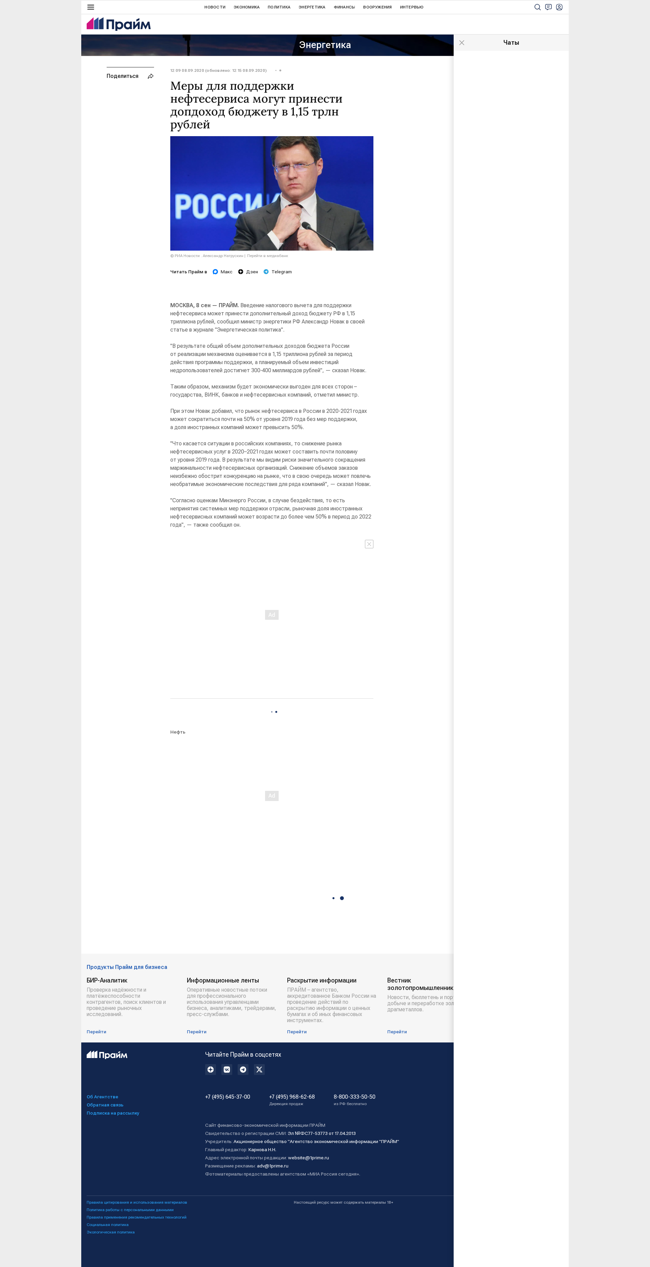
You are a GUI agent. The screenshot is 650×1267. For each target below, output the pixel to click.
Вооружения (377, 7)
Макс (227, 271)
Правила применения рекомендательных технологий (137, 1217)
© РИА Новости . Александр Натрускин (206, 255)
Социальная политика (108, 1224)
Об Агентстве (102, 1096)
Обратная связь (105, 1104)
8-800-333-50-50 (354, 1100)
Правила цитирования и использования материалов (137, 1202)
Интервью (412, 7)
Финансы (344, 7)
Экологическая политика (111, 1232)
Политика (279, 7)
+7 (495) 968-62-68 (292, 1100)
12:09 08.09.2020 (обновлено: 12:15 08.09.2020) (218, 70)
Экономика (247, 7)
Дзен (252, 271)
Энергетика (312, 7)
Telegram (282, 271)
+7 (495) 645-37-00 (227, 1097)
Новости (214, 7)
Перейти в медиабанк (267, 255)
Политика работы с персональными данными (130, 1209)
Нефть (178, 732)
